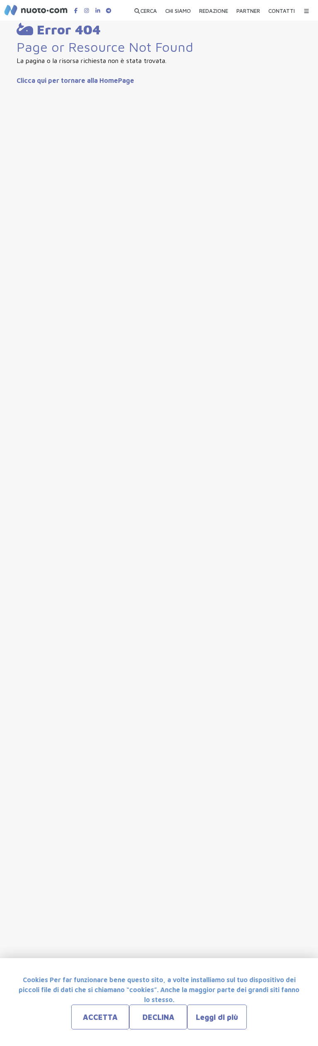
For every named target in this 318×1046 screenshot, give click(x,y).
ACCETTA (100, 1017)
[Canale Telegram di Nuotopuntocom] (108, 10)
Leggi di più (217, 1017)
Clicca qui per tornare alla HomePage (75, 80)
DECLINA (158, 1017)
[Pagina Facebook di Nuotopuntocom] (75, 10)
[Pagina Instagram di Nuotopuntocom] (86, 10)
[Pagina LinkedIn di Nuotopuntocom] (97, 10)
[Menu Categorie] (306, 9)
